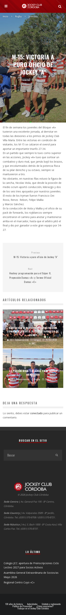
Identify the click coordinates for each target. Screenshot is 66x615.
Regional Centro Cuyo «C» (19, 582)
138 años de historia (14, 604)
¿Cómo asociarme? (45, 606)
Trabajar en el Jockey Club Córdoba (33, 608)
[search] (56, 455)
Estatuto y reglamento (51, 604)
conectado (36, 413)
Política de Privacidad (22, 606)
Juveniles (26, 80)
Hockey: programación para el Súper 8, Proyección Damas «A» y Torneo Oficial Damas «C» (30, 275)
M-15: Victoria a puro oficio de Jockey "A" (36, 255)
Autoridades (32, 604)
